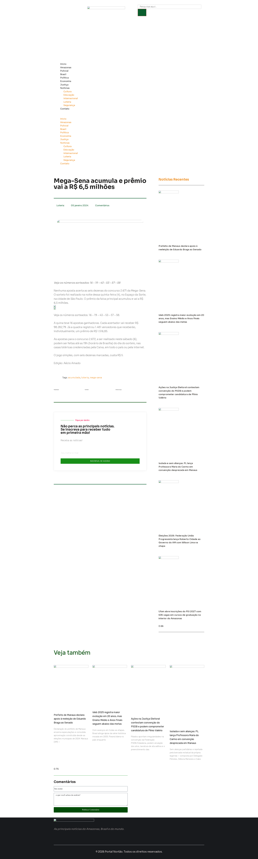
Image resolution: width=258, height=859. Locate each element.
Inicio (63, 64)
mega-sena (96, 377)
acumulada (74, 377)
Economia (65, 81)
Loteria (67, 101)
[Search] (142, 12)
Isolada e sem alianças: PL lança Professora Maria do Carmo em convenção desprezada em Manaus (178, 467)
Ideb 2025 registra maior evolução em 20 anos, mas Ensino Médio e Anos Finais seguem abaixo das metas (181, 318)
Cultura (67, 91)
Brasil (63, 74)
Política (64, 77)
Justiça (64, 84)
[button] (122, 115)
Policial (64, 70)
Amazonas (65, 67)
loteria (85, 377)
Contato (64, 108)
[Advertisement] (129, 41)
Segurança (69, 105)
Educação (68, 95)
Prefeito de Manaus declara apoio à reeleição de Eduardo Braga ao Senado (70, 719)
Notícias (65, 88)
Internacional (70, 98)
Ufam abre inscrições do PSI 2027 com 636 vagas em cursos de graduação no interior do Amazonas (180, 615)
